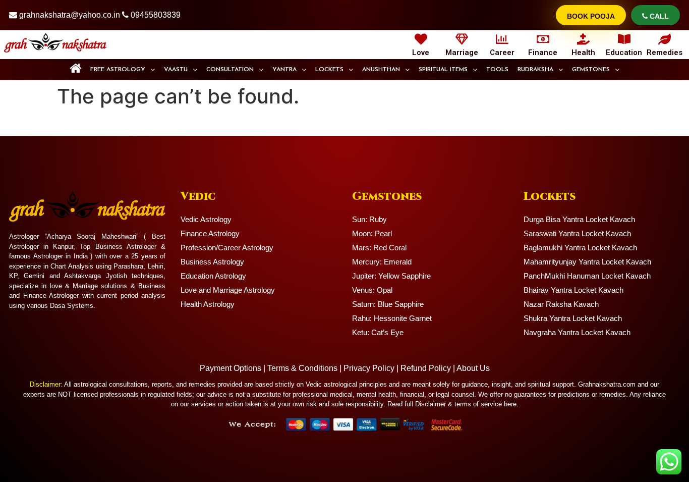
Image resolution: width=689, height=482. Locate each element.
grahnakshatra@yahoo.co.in (69, 15)
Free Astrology (117, 70)
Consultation (230, 70)
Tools (497, 70)
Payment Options (230, 368)
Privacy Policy (368, 368)
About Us (473, 368)
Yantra (284, 70)
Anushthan (381, 70)
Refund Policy (425, 368)
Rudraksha (535, 70)
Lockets (329, 70)
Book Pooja (591, 16)
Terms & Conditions (302, 368)
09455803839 (156, 15)
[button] (122, 69)
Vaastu (176, 70)
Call (658, 16)
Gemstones (591, 70)
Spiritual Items (443, 70)
